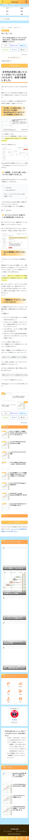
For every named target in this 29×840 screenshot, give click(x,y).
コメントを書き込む (14, 522)
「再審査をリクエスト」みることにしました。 (16, 756)
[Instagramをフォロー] (15, 722)
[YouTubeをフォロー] (17, 722)
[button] (27, 19)
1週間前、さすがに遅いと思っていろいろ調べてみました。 (17, 745)
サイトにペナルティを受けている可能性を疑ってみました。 (17, 750)
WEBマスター (6, 30)
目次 (13, 65)
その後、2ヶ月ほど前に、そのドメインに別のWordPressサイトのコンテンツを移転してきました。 (16, 740)
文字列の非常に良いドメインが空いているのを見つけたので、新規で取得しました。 (15, 733)
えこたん (14, 719)
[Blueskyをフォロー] (12, 722)
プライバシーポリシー (21, 831)
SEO (4, 33)
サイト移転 (9, 33)
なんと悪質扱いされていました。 (16, 753)
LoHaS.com (14, 2)
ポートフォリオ (7, 831)
